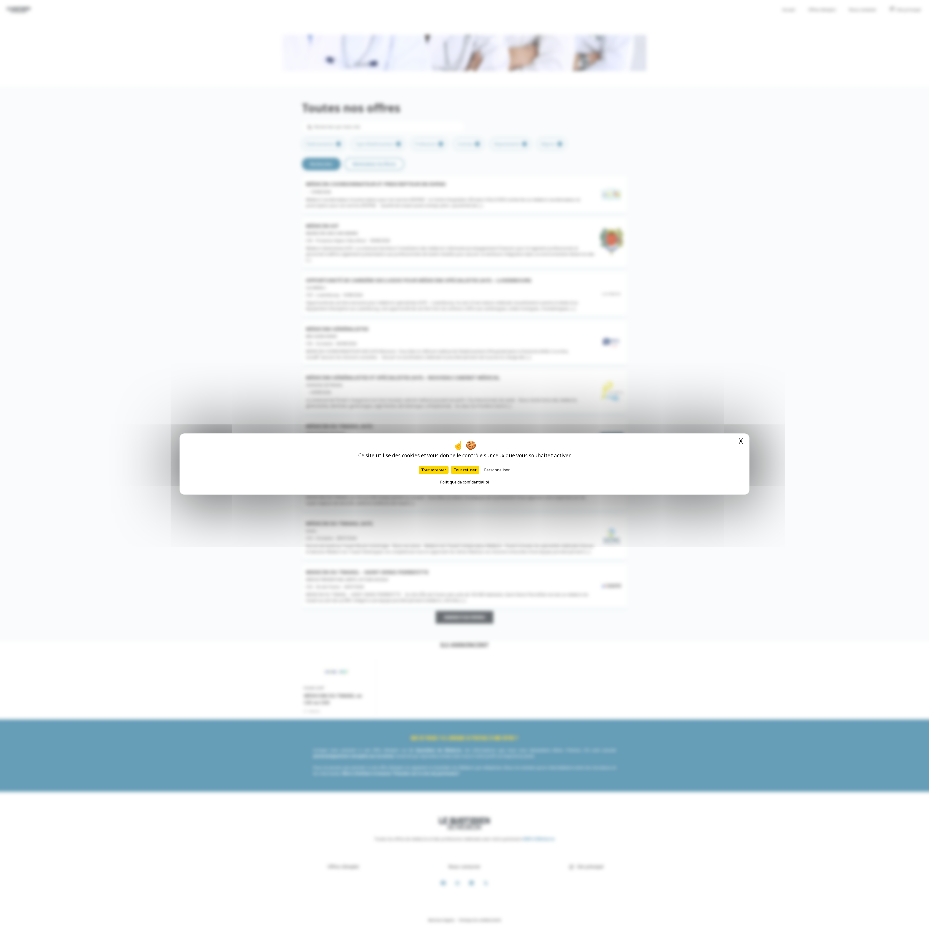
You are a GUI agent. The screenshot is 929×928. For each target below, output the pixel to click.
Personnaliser (497, 470)
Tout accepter (433, 470)
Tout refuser (465, 470)
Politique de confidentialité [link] (464, 482)
